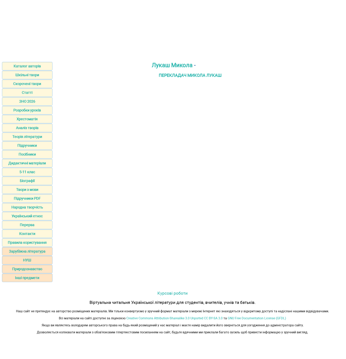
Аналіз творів (27, 128)
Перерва (27, 225)
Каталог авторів (27, 66)
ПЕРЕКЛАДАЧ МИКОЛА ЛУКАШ (190, 75)
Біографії (27, 181)
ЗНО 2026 (27, 101)
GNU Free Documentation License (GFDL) (257, 318)
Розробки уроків (27, 110)
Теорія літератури (27, 136)
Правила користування (27, 242)
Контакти (27, 234)
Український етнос (27, 216)
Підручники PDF (27, 198)
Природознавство (27, 269)
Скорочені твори (27, 84)
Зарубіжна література (27, 251)
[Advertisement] (173, 30)
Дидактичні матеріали (27, 163)
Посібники (27, 154)
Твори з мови (27, 189)
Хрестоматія (27, 119)
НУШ (27, 260)
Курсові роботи (172, 293)
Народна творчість (27, 207)
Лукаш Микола (172, 65)
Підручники (27, 145)
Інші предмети (27, 278)
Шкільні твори (27, 75)
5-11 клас (27, 172)
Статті (27, 92)
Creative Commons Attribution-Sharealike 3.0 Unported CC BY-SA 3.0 (174, 318)
